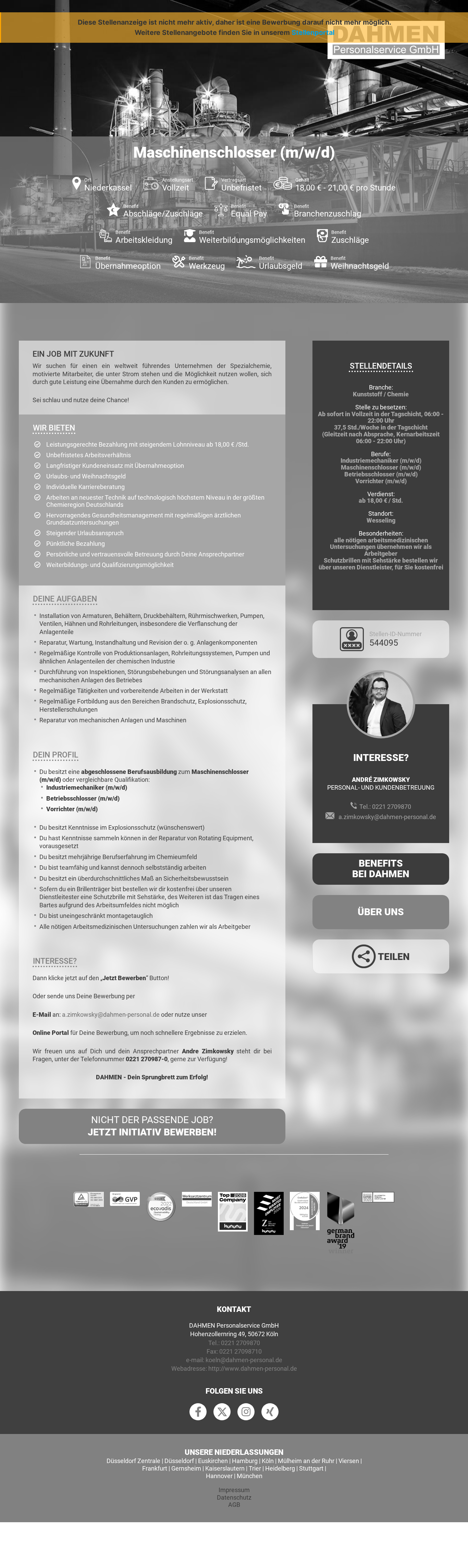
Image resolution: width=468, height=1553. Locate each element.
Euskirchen (213, 1460)
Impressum (234, 1489)
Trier (255, 1468)
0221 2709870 (391, 806)
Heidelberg (280, 1468)
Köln (268, 1460)
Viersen (348, 1460)
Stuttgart (311, 1468)
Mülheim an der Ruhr (306, 1460)
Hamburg (245, 1460)
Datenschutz (234, 1497)
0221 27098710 (240, 1351)
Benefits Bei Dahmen (380, 869)
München (249, 1475)
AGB (234, 1504)
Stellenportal (313, 32)
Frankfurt (154, 1468)
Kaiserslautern (225, 1468)
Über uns (381, 912)
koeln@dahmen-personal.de (244, 1360)
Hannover (219, 1475)
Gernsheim (186, 1468)
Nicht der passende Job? (152, 1126)
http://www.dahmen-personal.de (252, 1368)
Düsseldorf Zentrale (133, 1460)
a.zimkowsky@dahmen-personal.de (111, 1014)
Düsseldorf (179, 1460)
